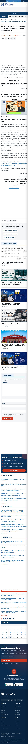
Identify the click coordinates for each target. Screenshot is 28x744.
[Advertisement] (11, 55)
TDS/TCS (3, 712)
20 (14, 634)
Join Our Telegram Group (11, 234)
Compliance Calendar (6, 726)
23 (25, 634)
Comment (4, 382)
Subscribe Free (6, 660)
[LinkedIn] (12, 700)
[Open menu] (25, 5)
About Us (17, 720)
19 (10, 634)
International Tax (4, 714)
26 (10, 637)
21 (17, 634)
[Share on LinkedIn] (9, 38)
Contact (16, 726)
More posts (4, 503)
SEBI (6, 19)
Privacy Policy (3, 736)
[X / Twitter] (5, 700)
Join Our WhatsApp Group (11, 230)
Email (3, 403)
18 (6, 634)
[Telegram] (21, 700)
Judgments (3, 724)
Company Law (18, 706)
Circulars (3, 722)
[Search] (26, 13)
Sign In (24, 1)
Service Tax (17, 13)
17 (2, 634)
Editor (4, 34)
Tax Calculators (4, 728)
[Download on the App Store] (18, 684)
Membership (17, 728)
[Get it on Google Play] (9, 684)
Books (9, 1)
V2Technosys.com (4, 734)
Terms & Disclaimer (11, 736)
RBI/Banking (17, 710)
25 (6, 637)
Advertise (17, 724)
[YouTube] (8, 700)
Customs (3, 710)
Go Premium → (14, 470)
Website (4, 409)
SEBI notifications (12, 220)
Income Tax (6, 13)
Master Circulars (11, 19)
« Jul (2, 642)
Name (4, 398)
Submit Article (18, 722)
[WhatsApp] (18, 700)
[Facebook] (2, 700)
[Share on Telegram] (14, 38)
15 (21, 632)
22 (21, 634)
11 (6, 632)
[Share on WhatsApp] (11, 38)
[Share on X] (6, 38)
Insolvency (17, 712)
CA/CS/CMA (17, 714)
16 (25, 632)
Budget (12, 13)
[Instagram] (15, 700)
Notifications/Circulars (14, 35)
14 (17, 632)
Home (2, 13)
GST (2, 708)
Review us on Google (9, 237)
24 (3, 637)
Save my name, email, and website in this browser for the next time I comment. (14, 415)
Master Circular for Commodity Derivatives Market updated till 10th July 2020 (13, 28)
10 (2, 632)
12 (10, 632)
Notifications (3, 720)
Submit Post (17, 1)
